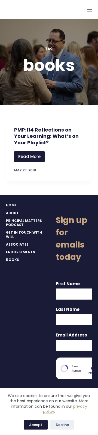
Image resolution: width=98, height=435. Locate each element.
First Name (68, 284)
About (12, 213)
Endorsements (20, 252)
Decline (62, 424)
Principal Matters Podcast (24, 223)
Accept (35, 424)
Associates (17, 244)
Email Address (71, 335)
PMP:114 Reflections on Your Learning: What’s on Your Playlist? (46, 136)
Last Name (67, 309)
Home (11, 205)
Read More (31, 158)
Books (12, 260)
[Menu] (89, 9)
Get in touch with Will (24, 234)
